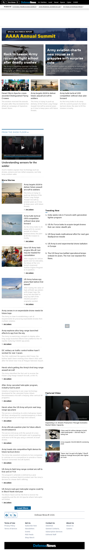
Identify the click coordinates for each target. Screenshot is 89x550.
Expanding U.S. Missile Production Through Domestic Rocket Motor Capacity (66, 423)
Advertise (49, 525)
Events (27, 531)
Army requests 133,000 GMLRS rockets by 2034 (75, 443)
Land (50, 2)
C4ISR (75, 2)
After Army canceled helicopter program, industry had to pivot (20, 386)
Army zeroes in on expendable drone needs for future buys (22, 311)
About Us (69, 525)
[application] (23, 148)
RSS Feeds (29, 534)
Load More (22, 508)
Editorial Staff (51, 534)
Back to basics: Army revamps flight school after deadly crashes (21, 58)
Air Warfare (42, 2)
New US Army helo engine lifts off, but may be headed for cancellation (32, 251)
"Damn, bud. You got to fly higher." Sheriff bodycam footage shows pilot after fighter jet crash (75, 455)
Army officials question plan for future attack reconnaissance (21, 428)
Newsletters (29, 528)
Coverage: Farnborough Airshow (24, 7)
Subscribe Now (31, 525)
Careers (69, 528)
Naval (56, 2)
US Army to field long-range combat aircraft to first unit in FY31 (22, 470)
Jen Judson (30, 209)
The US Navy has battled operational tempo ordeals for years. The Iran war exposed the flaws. (67, 256)
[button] (22, 147)
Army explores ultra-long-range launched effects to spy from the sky (20, 331)
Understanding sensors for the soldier (19, 164)
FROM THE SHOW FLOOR (14, 132)
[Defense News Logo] (29, 2)
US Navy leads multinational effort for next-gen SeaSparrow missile (68, 235)
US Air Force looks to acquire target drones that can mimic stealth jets (67, 225)
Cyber (69, 2)
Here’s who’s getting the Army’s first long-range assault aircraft (22, 368)
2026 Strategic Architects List (50, 7)
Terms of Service (10, 528)
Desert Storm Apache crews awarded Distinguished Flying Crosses (15, 96)
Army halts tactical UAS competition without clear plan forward (73, 96)
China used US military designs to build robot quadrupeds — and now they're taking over (74, 432)
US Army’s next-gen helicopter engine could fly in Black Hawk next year (22, 490)
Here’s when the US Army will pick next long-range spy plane (21, 408)
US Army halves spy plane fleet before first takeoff (33, 282)
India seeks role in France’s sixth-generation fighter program (67, 216)
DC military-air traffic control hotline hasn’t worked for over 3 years (20, 351)
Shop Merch (29, 537)
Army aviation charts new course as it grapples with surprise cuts (65, 56)
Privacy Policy (9, 525)
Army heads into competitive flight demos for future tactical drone (21, 450)
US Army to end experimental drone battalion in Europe (67, 244)
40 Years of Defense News (73, 7)
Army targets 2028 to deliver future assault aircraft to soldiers (43, 96)
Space (62, 2)
